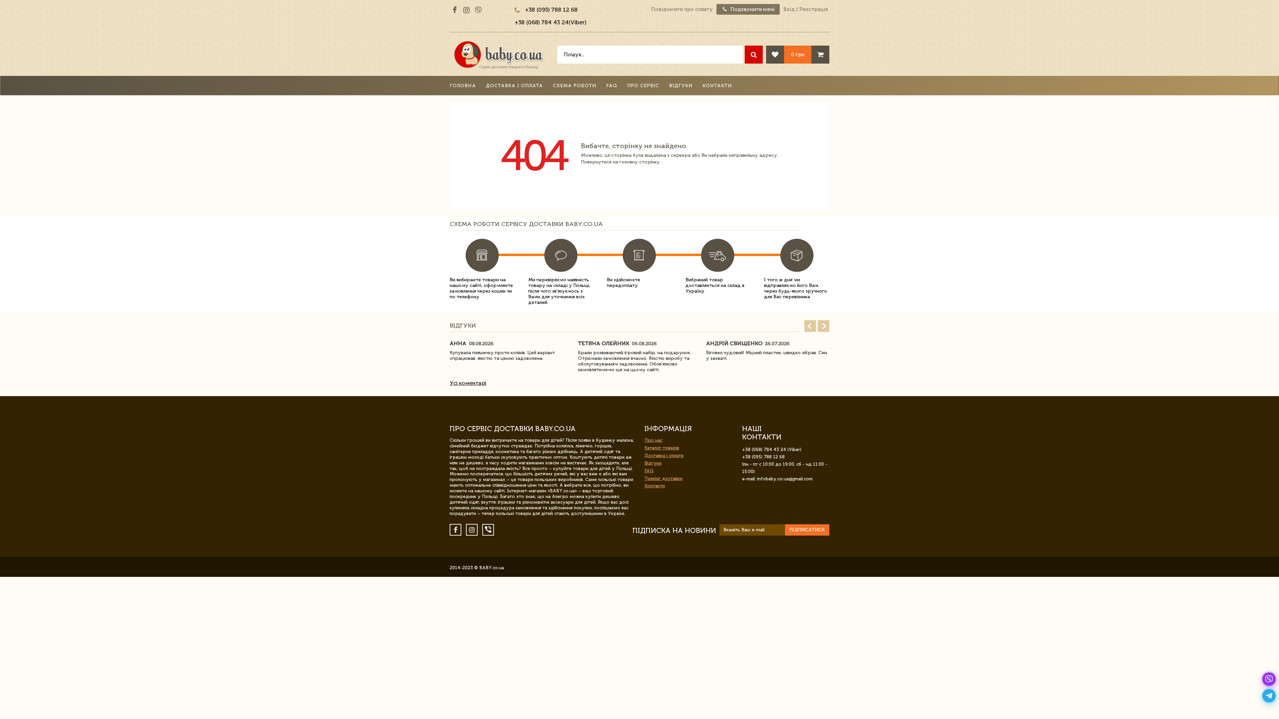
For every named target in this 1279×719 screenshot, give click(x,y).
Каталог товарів (661, 447)
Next (823, 326)
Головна (463, 86)
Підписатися (807, 530)
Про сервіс (643, 86)
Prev (810, 326)
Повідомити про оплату (682, 9)
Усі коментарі (468, 383)
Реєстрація (813, 9)
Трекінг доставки (663, 478)
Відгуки (680, 86)
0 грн (797, 54)
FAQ (611, 86)
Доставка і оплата (514, 86)
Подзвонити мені (752, 9)
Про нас (653, 440)
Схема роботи (574, 86)
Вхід (789, 9)
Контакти (717, 86)
